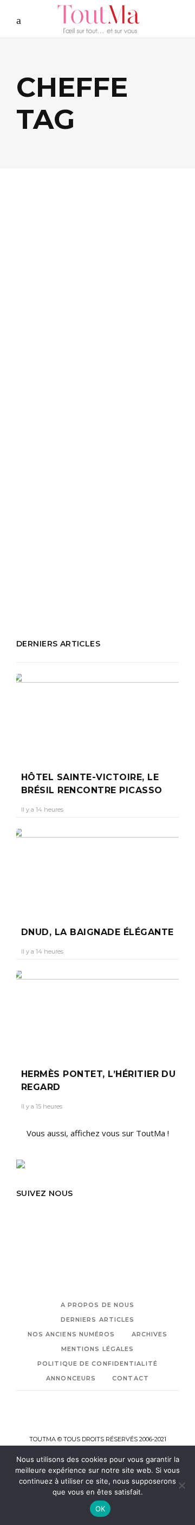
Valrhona (32, 576)
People (100, 328)
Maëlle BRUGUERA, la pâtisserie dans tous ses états (87, 373)
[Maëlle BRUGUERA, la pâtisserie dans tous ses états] (97, 267)
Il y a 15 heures (41, 1106)
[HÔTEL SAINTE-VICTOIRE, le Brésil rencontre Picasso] (97, 714)
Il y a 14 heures (42, 809)
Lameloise (142, 518)
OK (100, 1508)
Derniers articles (98, 1319)
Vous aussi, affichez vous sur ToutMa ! (98, 1133)
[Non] (181, 1485)
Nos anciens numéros (71, 1334)
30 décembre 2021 (117, 408)
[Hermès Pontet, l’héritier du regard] (97, 1011)
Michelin (96, 532)
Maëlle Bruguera (46, 532)
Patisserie (59, 547)
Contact (130, 1378)
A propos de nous (98, 1305)
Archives (150, 1334)
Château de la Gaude (120, 503)
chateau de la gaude (53, 518)
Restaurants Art (112, 547)
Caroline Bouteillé (51, 408)
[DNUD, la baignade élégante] (97, 869)
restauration (39, 562)
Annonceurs (71, 1378)
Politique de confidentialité (97, 1363)
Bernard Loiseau (46, 503)
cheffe (107, 518)
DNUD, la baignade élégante (97, 932)
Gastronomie (55, 328)
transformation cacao (106, 562)
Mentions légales (97, 1349)
